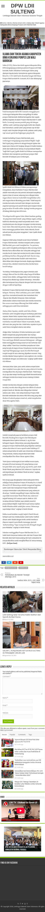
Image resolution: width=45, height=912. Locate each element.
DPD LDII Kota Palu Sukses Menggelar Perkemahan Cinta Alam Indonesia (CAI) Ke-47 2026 (21, 847)
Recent (4, 735)
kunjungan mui (11, 568)
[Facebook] (20, 903)
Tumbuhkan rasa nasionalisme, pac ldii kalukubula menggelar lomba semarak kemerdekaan (28, 762)
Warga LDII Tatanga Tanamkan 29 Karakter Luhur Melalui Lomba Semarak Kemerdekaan (28, 784)
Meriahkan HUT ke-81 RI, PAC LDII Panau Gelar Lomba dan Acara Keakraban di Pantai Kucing (28, 751)
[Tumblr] (27, 903)
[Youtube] (25, 903)
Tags (30, 735)
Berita (10, 23)
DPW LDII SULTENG (22, 9)
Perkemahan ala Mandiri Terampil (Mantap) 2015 (17, 575)
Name (5, 698)
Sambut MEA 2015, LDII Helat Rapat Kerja (29, 580)
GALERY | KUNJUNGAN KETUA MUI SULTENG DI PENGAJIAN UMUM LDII (21, 652)
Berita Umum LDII (19, 23)
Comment (7, 676)
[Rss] (18, 903)
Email (5, 705)
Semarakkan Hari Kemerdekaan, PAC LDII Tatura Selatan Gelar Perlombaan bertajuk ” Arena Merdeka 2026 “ (29, 773)
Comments (22, 735)
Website (5, 713)
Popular (12, 735)
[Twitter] (22, 903)
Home (4, 23)
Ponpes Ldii (23, 568)
